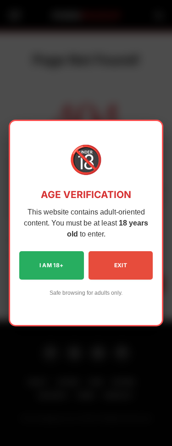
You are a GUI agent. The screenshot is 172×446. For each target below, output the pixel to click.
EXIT (120, 265)
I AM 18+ (51, 265)
